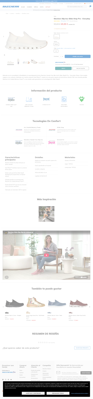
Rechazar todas (58, 393)
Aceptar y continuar (33, 393)
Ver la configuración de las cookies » (80, 393)
